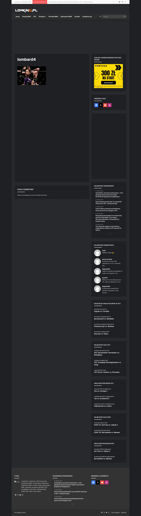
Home (18, 16)
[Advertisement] (70, 35)
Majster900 (106, 269)
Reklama (123, 512)
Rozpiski (42, 16)
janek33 (105, 277)
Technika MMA (53, 16)
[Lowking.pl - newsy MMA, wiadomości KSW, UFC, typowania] (26, 10)
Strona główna (115, 512)
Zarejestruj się (87, 16)
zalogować (27, 195)
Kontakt (77, 16)
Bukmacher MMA (66, 16)
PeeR (104, 250)
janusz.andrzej (107, 259)
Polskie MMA (26, 16)
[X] (18, 495)
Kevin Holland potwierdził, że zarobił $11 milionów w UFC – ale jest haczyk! (70, 2)
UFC (34, 16)
